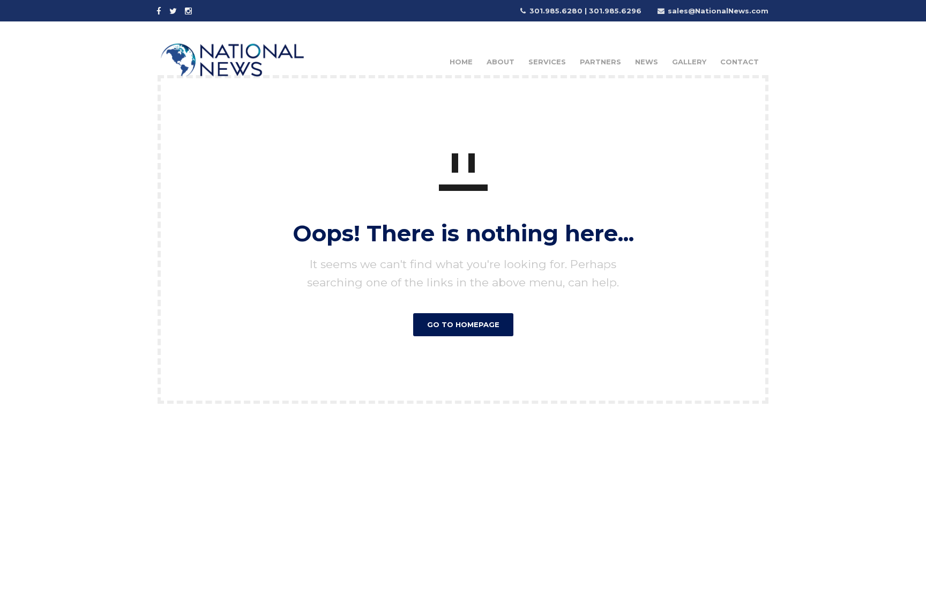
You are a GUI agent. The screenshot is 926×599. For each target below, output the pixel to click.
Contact (739, 61)
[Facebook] (160, 10)
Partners (600, 61)
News (646, 61)
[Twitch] (205, 10)
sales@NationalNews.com (718, 10)
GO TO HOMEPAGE (463, 324)
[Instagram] (190, 10)
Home (461, 61)
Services (547, 61)
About (500, 61)
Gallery (689, 61)
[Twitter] (174, 10)
